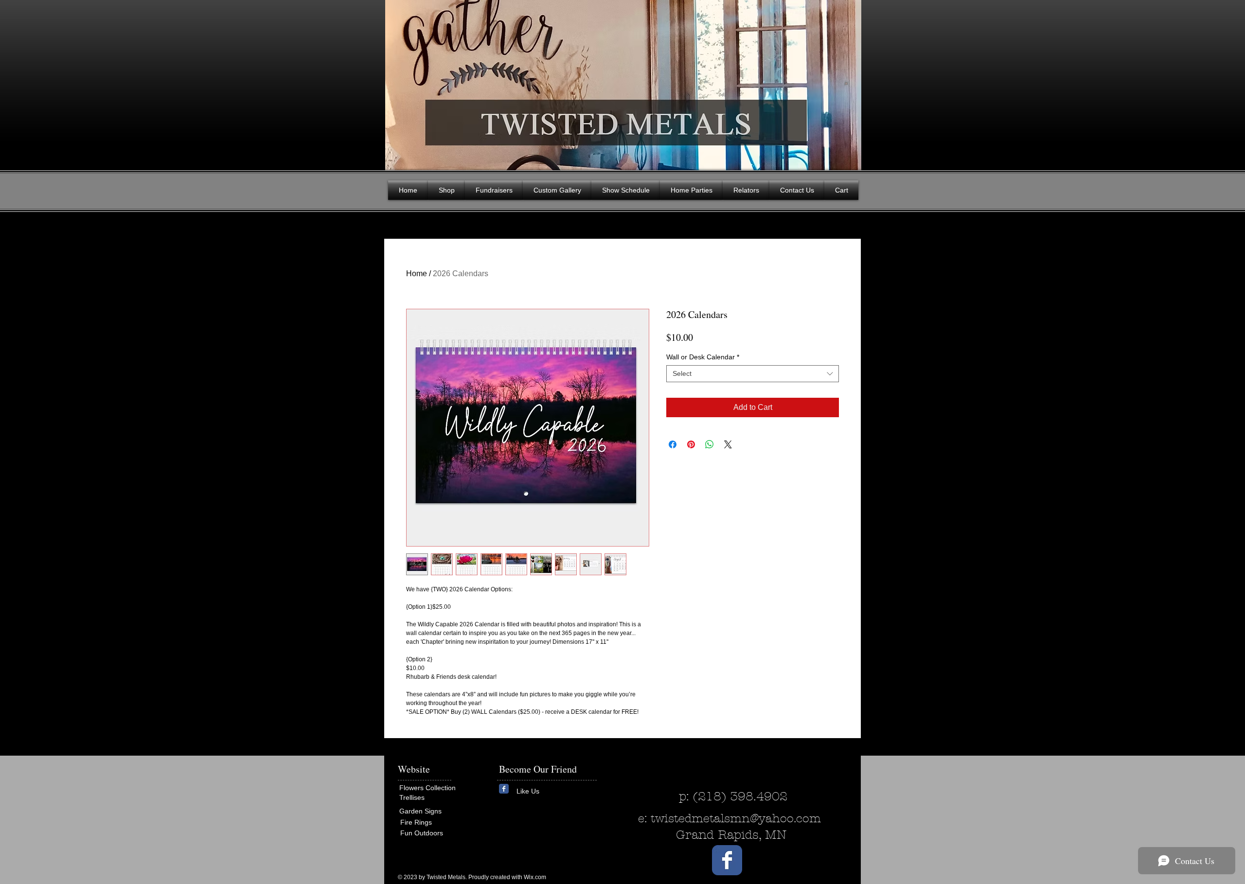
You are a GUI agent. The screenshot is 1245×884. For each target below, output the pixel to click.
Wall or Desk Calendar (702, 357)
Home (416, 273)
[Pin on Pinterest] (691, 444)
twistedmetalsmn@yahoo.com (736, 818)
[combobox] (752, 373)
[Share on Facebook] (672, 444)
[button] (846, 82)
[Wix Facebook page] (504, 789)
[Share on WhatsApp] (709, 444)
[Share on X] (728, 444)
